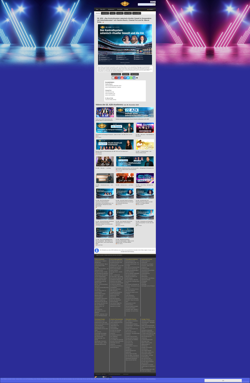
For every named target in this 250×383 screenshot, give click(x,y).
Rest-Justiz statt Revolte (115, 289)
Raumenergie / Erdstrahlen (100, 341)
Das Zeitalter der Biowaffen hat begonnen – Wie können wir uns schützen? (133, 286)
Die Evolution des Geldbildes (132, 339)
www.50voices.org (109, 91)
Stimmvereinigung (114, 301)
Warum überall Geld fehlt (131, 359)
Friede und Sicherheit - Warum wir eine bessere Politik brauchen (101, 265)
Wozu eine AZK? (144, 363)
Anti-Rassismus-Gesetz (115, 304)
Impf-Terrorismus (129, 304)
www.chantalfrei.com (110, 93)
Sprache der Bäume (114, 347)
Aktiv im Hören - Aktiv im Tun (147, 352)
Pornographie (144, 281)
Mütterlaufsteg (144, 276)
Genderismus (144, 267)
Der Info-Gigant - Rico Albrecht (132, 355)
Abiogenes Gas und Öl (99, 327)
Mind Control (144, 274)
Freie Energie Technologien (100, 333)
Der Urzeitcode (98, 331)
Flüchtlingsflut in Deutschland (101, 298)
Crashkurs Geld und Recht (131, 336)
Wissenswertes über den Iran (101, 301)
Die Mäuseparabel (145, 268)
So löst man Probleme (146, 370)
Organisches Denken (145, 279)
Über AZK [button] (102, 9)
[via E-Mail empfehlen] (113, 77)
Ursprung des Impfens (130, 307)
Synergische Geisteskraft (146, 330)
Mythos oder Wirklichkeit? (115, 300)
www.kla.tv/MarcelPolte (110, 99)
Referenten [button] (119, 13)
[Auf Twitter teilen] (128, 77)
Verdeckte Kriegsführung (100, 300)
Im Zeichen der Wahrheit (115, 284)
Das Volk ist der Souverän (146, 359)
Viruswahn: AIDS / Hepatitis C (132, 309)
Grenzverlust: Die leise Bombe (116, 282)
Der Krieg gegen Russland (100, 279)
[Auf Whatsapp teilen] (131, 77)
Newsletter (119, 9)
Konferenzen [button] (111, 9)
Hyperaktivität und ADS (131, 303)
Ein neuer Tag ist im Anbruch (147, 361)
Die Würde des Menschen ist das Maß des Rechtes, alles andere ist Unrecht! (116, 262)
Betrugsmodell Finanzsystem (132, 338)
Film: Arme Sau (129, 341)
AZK (150, 358)
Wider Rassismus (114, 290)
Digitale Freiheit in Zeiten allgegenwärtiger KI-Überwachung (146, 344)
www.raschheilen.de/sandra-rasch (113, 85)
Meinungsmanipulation (115, 298)
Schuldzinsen (128, 349)
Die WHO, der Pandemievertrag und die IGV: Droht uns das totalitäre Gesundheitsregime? (132, 269)
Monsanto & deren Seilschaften (117, 341)
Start (97, 9)
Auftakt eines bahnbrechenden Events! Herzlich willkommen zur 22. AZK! (148, 327)
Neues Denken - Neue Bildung (147, 278)
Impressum (125, 374)
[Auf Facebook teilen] (125, 77)
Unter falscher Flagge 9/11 (116, 303)
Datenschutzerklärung (114, 374)
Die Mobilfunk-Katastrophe (116, 334)
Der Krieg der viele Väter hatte (101, 303)
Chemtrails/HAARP (114, 328)
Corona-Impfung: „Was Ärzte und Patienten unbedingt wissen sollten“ (132, 281)
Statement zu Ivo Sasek (115, 306)
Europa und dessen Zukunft (101, 278)
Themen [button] (112, 13)
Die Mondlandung (145, 356)
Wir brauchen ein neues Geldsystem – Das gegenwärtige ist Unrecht (133, 333)
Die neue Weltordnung (99, 304)
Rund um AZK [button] (136, 13)
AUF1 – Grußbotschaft (115, 274)
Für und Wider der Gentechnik (116, 339)
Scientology (143, 284)
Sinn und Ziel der (145, 358)
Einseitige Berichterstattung (116, 292)
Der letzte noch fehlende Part (147, 334)
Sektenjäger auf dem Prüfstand (148, 285)
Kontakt (126, 9)
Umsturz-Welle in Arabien (100, 293)
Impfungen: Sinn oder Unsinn (132, 310)
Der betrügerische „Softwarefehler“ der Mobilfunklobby (114, 325)
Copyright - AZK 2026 (101, 374)
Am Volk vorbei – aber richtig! (116, 276)
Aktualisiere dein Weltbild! (115, 281)
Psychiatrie (143, 282)
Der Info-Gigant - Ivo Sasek (147, 355)
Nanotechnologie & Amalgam (132, 306)
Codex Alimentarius (130, 271)
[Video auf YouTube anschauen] (122, 77)
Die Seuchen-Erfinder (130, 296)
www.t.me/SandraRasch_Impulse (113, 87)
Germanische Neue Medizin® (132, 298)
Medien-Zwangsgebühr (115, 293)
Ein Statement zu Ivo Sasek (147, 364)
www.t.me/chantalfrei (110, 95)
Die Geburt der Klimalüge (115, 330)
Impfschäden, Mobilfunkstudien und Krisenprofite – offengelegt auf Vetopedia (148, 322)
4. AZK (153, 369)
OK (223, 380)
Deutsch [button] (151, 9)
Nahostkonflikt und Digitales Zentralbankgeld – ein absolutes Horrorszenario (132, 325)
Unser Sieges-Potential (146, 350)
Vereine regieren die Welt (131, 353)
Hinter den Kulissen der (146, 369)
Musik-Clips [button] (127, 13)
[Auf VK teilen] (134, 77)
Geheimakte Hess (98, 309)
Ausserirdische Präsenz (146, 353)
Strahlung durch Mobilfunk (115, 345)
